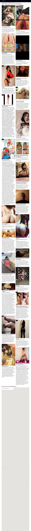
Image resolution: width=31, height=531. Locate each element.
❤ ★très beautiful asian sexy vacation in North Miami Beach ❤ (22, 306)
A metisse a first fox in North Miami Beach (21, 79)
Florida (13, 2)
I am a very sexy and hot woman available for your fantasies (22, 182)
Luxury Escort (4, 223)
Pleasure (17, 238)
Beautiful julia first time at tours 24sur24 (8, 291)
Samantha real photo (20, 101)
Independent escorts (4, 2)
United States (10, 2)
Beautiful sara (4, 53)
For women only (19, 60)
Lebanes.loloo (18, 136)
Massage (17, 285)
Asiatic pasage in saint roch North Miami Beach (22, 259)
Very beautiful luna (19, 364)
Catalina (17, 338)
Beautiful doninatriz (5, 159)
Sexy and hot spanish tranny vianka (7, 87)
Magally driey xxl (5, 366)
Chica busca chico (5, 238)
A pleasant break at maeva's (7, 273)
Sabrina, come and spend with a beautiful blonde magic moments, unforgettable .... (22, 155)
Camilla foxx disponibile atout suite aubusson (7, 106)
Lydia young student (6, 26)
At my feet (18, 30)
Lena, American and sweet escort (8, 334)
